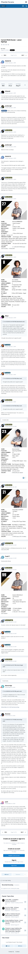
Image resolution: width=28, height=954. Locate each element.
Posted (10, 62)
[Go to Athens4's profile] (2, 92)
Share (7, 874)
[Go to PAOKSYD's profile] (2, 61)
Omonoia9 (7, 924)
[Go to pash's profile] (2, 802)
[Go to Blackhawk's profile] (2, 131)
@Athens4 (4, 110)
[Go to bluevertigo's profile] (2, 686)
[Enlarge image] (14, 210)
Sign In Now (14, 865)
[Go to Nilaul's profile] (2, 316)
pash (18, 691)
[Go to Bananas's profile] (2, 714)
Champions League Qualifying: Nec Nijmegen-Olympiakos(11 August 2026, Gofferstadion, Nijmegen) (13, 930)
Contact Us (11, 951)
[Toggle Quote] (3, 321)
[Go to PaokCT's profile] (2, 557)
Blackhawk (19, 321)
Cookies (17, 951)
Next (23, 55)
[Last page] (26, 55)
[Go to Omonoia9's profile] (3, 921)
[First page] (2, 55)
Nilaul (17, 378)
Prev (5, 55)
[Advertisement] (14, 23)
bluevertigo (19, 719)
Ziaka (3, 48)
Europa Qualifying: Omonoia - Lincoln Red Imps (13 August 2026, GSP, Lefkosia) (14, 922)
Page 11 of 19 (14, 55)
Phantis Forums (7, 2)
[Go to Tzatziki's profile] (2, 345)
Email (8, 946)
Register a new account (14, 855)
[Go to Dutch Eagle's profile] (2, 544)
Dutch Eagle (20, 665)
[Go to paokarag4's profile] (2, 106)
